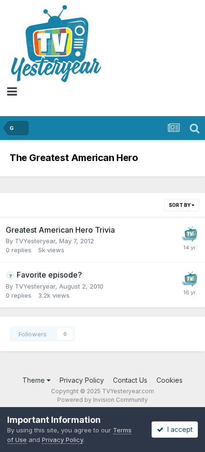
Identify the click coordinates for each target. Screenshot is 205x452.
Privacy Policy (82, 380)
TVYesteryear (35, 241)
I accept (178, 429)
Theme (34, 380)
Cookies (169, 380)
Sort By (180, 205)
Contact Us (130, 380)
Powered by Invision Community (102, 399)
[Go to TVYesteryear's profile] (189, 234)
